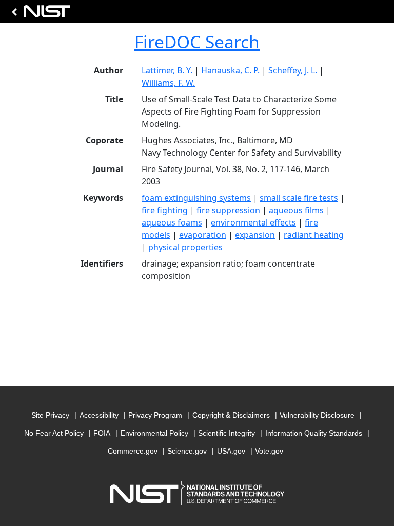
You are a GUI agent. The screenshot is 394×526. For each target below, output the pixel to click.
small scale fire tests (299, 197)
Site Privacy (50, 415)
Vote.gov (269, 451)
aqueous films (296, 210)
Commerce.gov (132, 451)
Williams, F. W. (168, 82)
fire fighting (165, 210)
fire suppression (228, 210)
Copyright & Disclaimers (231, 415)
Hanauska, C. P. (230, 70)
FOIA (101, 433)
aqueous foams (172, 222)
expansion (255, 234)
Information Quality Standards (313, 433)
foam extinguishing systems (196, 197)
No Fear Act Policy (54, 433)
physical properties (185, 247)
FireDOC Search (197, 41)
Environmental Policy (154, 433)
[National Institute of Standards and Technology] (39, 14)
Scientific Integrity (226, 433)
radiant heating (314, 234)
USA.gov (231, 451)
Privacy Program (155, 415)
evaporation (202, 234)
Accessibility (99, 415)
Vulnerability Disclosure (317, 415)
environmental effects (253, 222)
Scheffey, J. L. (292, 70)
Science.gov (187, 451)
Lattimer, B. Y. (167, 70)
